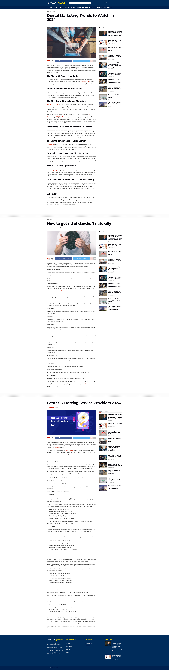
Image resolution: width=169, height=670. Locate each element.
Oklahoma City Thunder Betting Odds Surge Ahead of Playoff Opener (115, 81)
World (73, 7)
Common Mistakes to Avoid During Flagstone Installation (114, 88)
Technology (99, 7)
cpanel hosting (69, 450)
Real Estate (85, 7)
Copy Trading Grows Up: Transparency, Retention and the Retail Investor (114, 73)
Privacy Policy (88, 643)
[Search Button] (89, 3)
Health (51, 219)
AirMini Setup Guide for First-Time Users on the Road (114, 57)
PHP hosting (57, 447)
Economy (78, 7)
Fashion (68, 648)
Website (51, 398)
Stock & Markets (107, 7)
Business (67, 7)
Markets (60, 7)
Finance (68, 643)
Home (51, 7)
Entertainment (69, 646)
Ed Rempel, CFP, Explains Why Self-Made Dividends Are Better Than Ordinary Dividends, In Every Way (117, 646)
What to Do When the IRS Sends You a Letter (116, 657)
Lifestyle (91, 7)
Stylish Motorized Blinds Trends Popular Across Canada (114, 96)
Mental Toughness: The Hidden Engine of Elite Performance (114, 49)
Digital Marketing (53, 11)
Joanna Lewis (51, 23)
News (55, 7)
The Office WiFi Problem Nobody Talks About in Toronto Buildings (114, 104)
